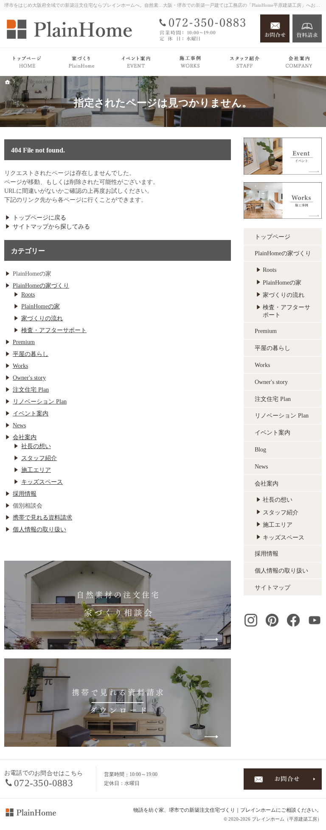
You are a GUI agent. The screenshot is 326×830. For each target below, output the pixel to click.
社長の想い (36, 446)
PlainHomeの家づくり (41, 285)
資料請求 (307, 28)
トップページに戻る (39, 218)
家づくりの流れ (42, 318)
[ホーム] (27, 62)
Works (20, 366)
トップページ (272, 237)
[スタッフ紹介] (244, 62)
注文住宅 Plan (31, 390)
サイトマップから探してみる (51, 226)
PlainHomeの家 (40, 306)
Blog (260, 449)
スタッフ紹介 (39, 458)
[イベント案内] (136, 62)
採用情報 (25, 494)
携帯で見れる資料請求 (42, 517)
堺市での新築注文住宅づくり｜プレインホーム (222, 810)
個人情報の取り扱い (39, 529)
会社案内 (25, 437)
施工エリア (36, 470)
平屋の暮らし (30, 354)
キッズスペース (42, 482)
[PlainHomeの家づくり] (81, 62)
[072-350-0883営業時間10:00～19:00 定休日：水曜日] (205, 28)
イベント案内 (30, 413)
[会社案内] (299, 62)
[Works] (190, 62)
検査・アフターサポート (54, 330)
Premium (24, 342)
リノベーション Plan (40, 401)
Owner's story (29, 378)
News (19, 425)
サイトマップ (272, 587)
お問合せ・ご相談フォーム (283, 779)
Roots (28, 294)
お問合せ (274, 28)
